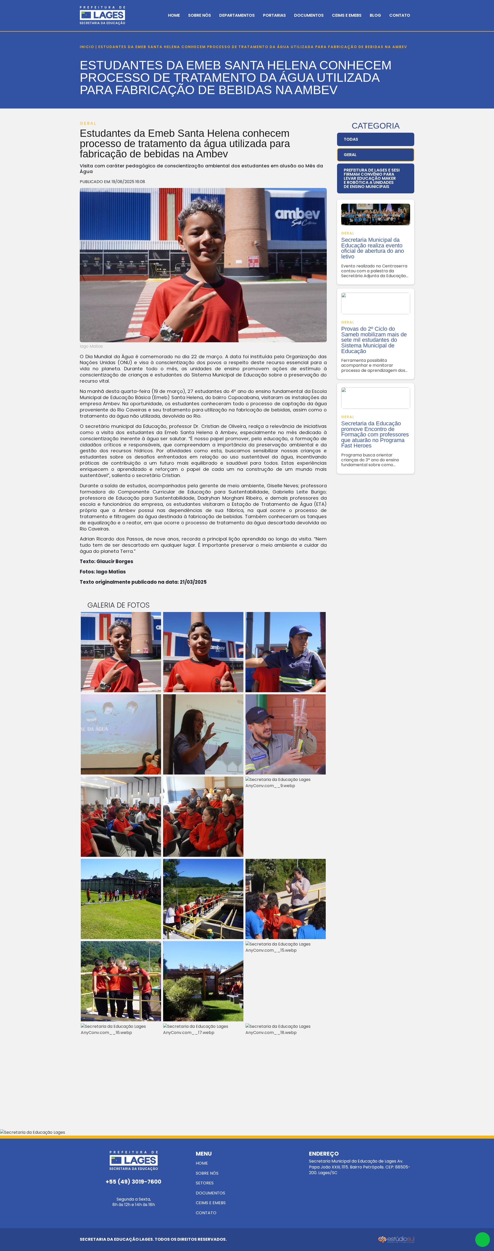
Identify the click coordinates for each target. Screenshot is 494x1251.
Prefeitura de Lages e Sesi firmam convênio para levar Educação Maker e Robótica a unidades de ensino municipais (372, 178)
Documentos (309, 15)
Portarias (274, 15)
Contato (399, 15)
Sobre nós (207, 1173)
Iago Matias (91, 346)
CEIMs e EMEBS (346, 15)
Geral (350, 155)
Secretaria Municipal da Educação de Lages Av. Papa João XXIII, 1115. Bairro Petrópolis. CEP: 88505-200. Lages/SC (359, 1163)
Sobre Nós (199, 15)
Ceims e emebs (211, 1203)
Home (174, 15)
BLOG (375, 15)
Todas (351, 139)
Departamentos (237, 15)
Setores (205, 1183)
